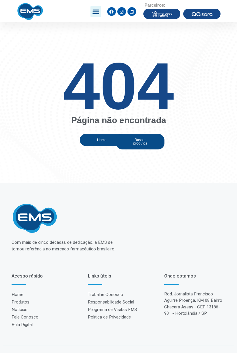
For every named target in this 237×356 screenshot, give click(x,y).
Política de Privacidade (109, 317)
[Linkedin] (131, 11)
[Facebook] (111, 11)
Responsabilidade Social (111, 302)
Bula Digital (22, 324)
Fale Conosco (25, 317)
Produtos (20, 302)
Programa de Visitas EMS (112, 309)
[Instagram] (121, 11)
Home (17, 294)
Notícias (19, 309)
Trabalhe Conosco (105, 294)
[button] (95, 11)
